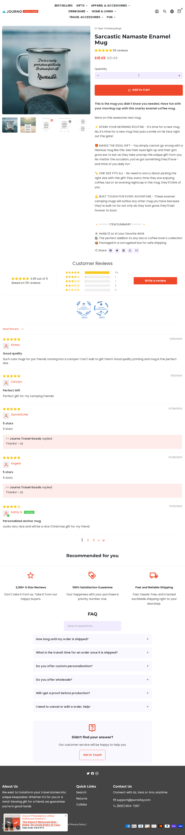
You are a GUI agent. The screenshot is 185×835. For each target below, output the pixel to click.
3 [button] (93, 540)
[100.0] (84, 308)
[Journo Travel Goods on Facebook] (92, 773)
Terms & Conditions (58, 824)
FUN (111, 17)
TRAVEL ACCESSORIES (86, 17)
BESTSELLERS (64, 5)
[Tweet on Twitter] (117, 250)
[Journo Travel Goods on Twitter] (88, 773)
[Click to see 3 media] (46, 125)
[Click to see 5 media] (83, 125)
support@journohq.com (131, 800)
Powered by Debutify (36, 827)
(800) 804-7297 (126, 806)
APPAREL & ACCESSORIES (111, 5)
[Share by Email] (136, 250)
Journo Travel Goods (33, 824)
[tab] (92, 639)
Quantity (101, 69)
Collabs (81, 804)
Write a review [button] (155, 281)
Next (85, 70)
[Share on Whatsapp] (130, 250)
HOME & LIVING (104, 11)
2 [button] (88, 540)
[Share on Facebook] (110, 250)
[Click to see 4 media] (64, 125)
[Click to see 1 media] (10, 125)
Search (81, 792)
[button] (104, 50)
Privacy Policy (77, 824)
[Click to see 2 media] (28, 125)
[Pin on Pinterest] (123, 250)
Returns (81, 798)
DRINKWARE (78, 11)
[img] (11, 339)
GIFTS (82, 5)
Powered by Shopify (12, 827)
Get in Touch (92, 755)
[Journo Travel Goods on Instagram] (96, 773)
